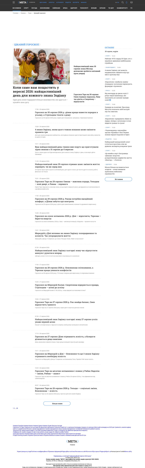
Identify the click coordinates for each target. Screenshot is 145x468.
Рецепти (68, 2)
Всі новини (17, 8)
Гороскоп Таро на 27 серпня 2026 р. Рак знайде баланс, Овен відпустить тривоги (65, 303)
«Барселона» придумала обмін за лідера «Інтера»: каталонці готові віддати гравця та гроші (118, 121)
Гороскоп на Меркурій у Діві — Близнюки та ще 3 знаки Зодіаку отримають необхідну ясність (67, 355)
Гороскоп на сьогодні (31, 427)
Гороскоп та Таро (18, 427)
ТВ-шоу (111, 8)
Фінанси (83, 2)
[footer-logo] (72, 441)
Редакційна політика (68, 451)
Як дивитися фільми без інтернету (76, 430)
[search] (123, 2)
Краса (65, 8)
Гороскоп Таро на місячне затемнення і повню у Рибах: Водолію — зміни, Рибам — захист (67, 372)
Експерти (76, 2)
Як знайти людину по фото (28, 432)
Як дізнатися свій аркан (46, 427)
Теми (29, 13)
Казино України (28, 435)
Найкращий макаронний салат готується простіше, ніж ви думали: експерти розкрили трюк (118, 144)
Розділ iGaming (18, 435)
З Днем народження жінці (53, 429)
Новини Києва (28, 425)
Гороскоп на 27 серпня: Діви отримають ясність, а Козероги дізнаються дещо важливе (65, 337)
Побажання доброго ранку (91, 429)
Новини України (18, 425)
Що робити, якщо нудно (45, 432)
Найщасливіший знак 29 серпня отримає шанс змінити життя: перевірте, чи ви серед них (67, 165)
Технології (84, 8)
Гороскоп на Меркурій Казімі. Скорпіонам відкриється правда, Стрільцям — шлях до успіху (67, 286)
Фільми (94, 8)
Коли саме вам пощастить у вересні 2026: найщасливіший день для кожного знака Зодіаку (39, 91)
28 (17, 408)
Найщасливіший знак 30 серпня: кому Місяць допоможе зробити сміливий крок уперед (87, 70)
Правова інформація (55, 451)
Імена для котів (35, 433)
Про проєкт (96, 451)
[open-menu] (14, 2)
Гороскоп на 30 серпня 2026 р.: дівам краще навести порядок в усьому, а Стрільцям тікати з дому (66, 113)
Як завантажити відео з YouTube (30, 430)
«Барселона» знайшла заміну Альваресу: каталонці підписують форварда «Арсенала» (118, 84)
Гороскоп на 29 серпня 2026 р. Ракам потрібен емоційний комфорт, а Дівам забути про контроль (64, 200)
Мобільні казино (54, 435)
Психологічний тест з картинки (64, 427)
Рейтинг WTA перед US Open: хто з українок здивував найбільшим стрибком (118, 61)
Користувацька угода (24, 451)
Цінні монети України (23, 433)
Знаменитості (122, 8)
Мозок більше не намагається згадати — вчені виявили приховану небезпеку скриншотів (117, 170)
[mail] (131, 2)
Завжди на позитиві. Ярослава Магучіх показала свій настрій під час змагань (117, 109)
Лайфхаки (56, 8)
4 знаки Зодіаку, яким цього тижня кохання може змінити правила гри (65, 130)
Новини (23, 13)
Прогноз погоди (57, 425)
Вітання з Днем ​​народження (36, 429)
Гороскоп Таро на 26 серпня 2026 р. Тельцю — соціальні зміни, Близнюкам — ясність (66, 389)
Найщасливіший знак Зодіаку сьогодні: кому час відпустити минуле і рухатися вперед (66, 251)
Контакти (89, 451)
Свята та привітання (19, 429)
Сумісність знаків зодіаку (123, 427)
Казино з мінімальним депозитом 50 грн (73, 435)
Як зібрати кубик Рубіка (60, 432)
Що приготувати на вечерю (72, 433)
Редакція (103, 451)
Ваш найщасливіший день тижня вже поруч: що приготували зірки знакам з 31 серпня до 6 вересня (66, 148)
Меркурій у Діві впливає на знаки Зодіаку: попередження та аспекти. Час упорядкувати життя (66, 234)
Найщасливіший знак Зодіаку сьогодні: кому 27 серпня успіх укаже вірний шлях (66, 320)
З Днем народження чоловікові (72, 429)
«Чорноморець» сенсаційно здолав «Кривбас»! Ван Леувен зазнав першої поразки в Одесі (117, 132)
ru (118, 2)
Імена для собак (45, 433)
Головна (15, 13)
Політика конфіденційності (39, 451)
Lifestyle (51, 2)
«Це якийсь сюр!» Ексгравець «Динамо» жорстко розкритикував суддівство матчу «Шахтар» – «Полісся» (118, 156)
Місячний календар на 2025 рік (104, 427)
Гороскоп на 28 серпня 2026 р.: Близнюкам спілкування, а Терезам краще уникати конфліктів (64, 268)
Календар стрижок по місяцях (84, 427)
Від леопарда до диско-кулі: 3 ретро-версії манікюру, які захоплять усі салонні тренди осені (117, 96)
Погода (34, 8)
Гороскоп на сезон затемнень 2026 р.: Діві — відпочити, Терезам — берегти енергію (68, 217)
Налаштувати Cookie (117, 451)
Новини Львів (47, 425)
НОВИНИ (32, 2)
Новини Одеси (37, 425)
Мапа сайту (128, 451)
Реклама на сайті (80, 451)
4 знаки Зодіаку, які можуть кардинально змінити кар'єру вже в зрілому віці (117, 72)
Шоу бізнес (43, 2)
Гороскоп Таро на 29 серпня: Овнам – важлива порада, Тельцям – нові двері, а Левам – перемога (67, 182)
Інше (14, 433)
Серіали (102, 8)
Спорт (26, 8)
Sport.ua (108, 451)
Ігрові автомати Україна (41, 435)
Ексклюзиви (45, 8)
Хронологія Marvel (57, 433)
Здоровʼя (73, 8)
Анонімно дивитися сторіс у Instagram (53, 430)
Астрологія (59, 2)
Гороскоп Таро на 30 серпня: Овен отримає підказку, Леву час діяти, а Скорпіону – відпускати (87, 98)
